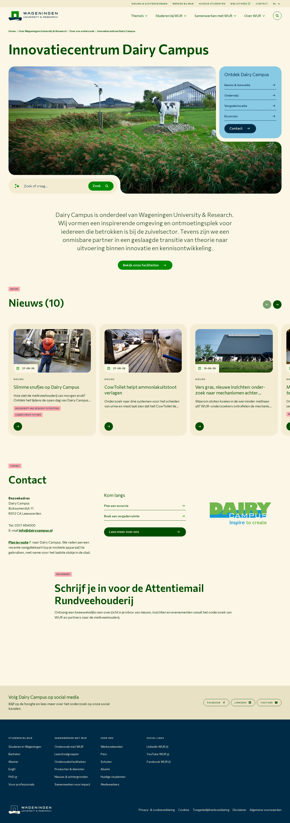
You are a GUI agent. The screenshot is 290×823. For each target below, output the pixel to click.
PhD (11, 776)
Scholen (106, 761)
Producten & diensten (69, 769)
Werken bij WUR (183, 3)
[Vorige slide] (267, 304)
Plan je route (18, 542)
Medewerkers (110, 784)
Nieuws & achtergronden (71, 776)
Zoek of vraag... (36, 186)
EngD (11, 769)
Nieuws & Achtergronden (150, 3)
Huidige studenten (212, 3)
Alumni (105, 769)
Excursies (231, 116)
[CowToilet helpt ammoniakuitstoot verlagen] (108, 426)
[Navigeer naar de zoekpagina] (277, 15)
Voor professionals (21, 784)
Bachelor (14, 754)
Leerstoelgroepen (67, 754)
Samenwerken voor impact (72, 784)
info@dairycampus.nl (35, 530)
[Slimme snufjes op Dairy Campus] (18, 426)
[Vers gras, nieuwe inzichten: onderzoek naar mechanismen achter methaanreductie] (199, 426)
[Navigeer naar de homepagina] (33, 16)
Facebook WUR (157, 761)
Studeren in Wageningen (24, 746)
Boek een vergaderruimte (121, 516)
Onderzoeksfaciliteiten (70, 761)
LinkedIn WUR (156, 746)
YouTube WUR (156, 754)
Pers (104, 754)
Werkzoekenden (112, 746)
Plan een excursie (116, 505)
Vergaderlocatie (235, 106)
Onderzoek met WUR (69, 746)
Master (13, 761)
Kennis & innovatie (237, 85)
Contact (262, 3)
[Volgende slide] (277, 304)
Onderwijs (231, 95)
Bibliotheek (239, 3)
